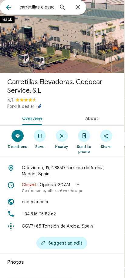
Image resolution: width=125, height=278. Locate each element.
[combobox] (36, 7)
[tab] (31, 118)
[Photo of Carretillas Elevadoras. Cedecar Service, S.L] (62, 36)
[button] (62, 187)
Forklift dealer (20, 106)
